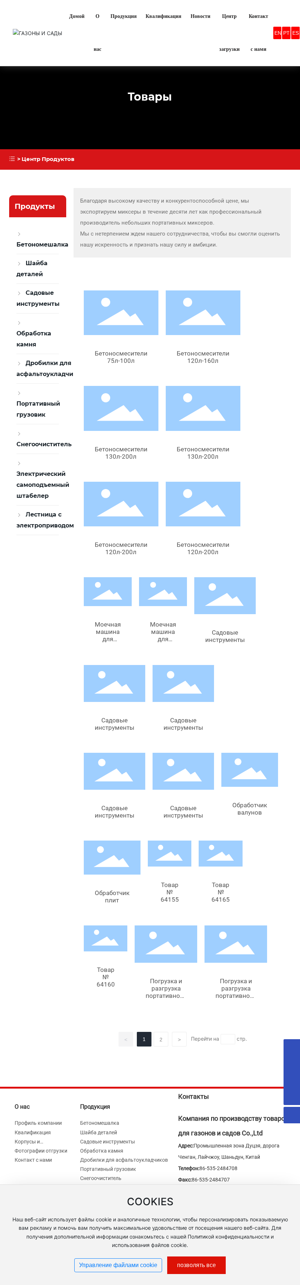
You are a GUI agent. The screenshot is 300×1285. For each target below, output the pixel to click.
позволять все (196, 1265)
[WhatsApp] (292, 1047)
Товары (150, 97)
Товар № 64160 (106, 977)
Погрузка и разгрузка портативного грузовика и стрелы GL (166, 995)
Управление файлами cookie (118, 1265)
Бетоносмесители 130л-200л (121, 453)
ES (295, 33)
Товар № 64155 (170, 892)
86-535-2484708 (218, 1168)
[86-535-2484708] (292, 1080)
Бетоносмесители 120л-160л (203, 357)
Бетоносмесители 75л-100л (121, 357)
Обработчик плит (112, 896)
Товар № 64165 (220, 892)
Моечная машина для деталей (108, 635)
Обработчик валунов (249, 808)
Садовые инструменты (225, 636)
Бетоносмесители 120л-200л (121, 548)
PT (286, 33)
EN (277, 33)
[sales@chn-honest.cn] (292, 1064)
